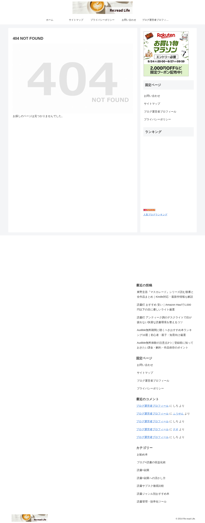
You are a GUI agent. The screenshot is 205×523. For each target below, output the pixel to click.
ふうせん (178, 413)
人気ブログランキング (155, 214)
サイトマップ (152, 103)
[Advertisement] (158, 258)
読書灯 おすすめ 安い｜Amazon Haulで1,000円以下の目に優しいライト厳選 (164, 307)
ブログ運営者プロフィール (160, 111)
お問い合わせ (152, 95)
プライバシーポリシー (157, 119)
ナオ (175, 429)
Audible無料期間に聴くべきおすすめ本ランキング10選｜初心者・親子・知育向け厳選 (164, 332)
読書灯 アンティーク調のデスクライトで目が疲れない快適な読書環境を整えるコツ (164, 320)
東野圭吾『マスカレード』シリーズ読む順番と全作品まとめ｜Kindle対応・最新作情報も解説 (165, 294)
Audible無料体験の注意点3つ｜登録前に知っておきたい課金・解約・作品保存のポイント (165, 345)
